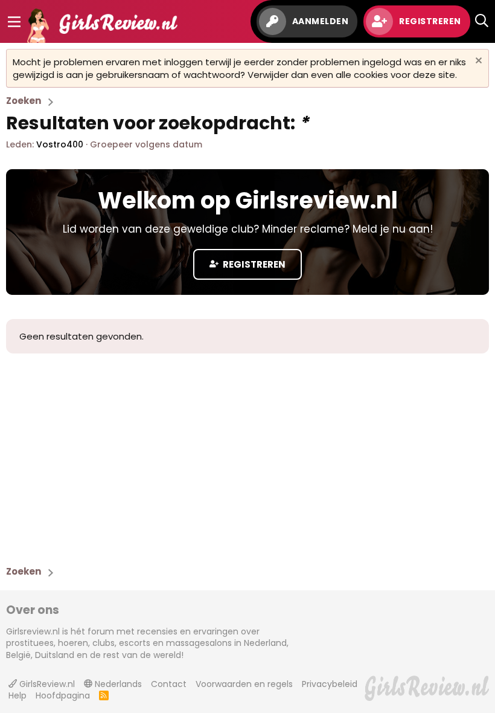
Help (17, 695)
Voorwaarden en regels (244, 684)
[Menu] (14, 21)
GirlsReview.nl (46, 684)
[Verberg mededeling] (477, 62)
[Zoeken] (481, 21)
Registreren (253, 264)
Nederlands (117, 684)
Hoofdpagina (63, 695)
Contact (169, 684)
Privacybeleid (329, 684)
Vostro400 (59, 144)
